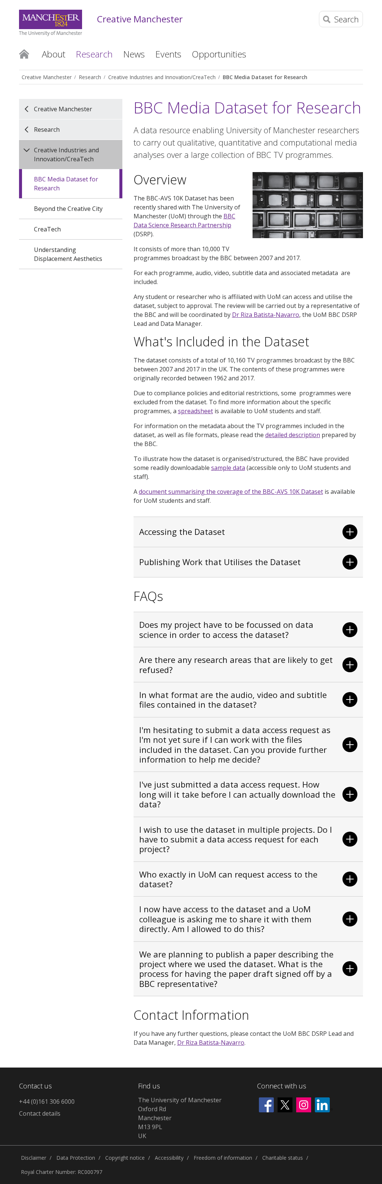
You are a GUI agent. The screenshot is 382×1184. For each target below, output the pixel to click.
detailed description (292, 435)
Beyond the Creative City (68, 209)
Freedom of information (223, 1157)
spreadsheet (195, 411)
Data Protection (75, 1157)
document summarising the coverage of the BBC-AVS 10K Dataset (231, 491)
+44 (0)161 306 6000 (47, 1101)
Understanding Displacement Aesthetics (68, 254)
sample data (228, 468)
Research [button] (94, 54)
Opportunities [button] (219, 54)
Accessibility (169, 1157)
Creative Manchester (140, 19)
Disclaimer (33, 1157)
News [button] (134, 54)
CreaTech (47, 229)
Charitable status (282, 1157)
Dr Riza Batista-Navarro (265, 315)
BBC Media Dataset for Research (265, 77)
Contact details (39, 1113)
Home (24, 53)
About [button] (53, 54)
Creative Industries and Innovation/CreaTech (162, 77)
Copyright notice (125, 1157)
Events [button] (168, 54)
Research (90, 77)
